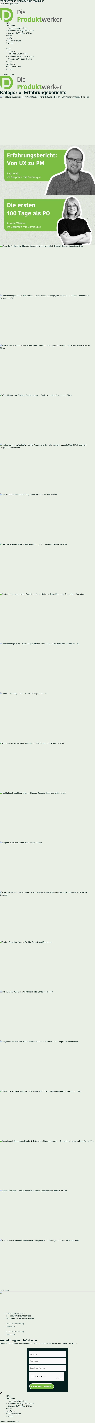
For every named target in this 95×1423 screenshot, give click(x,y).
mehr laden (4, 1290)
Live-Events (10, 38)
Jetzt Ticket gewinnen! (9, 4)
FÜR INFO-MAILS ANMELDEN (41, 1386)
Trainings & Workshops (17, 28)
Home (8, 23)
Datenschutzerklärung (15, 1324)
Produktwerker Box (13, 41)
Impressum (10, 1326)
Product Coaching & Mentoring (21, 31)
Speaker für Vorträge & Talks (20, 33)
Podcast (9, 36)
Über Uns (9, 43)
